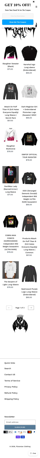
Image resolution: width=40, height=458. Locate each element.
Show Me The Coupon (17, 22)
